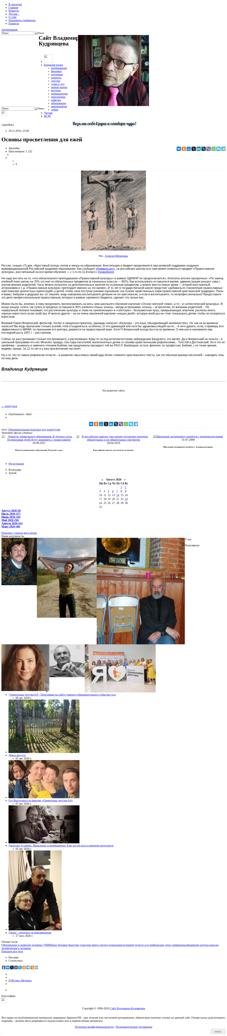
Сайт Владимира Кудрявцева (127, 1008)
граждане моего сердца (94, 945)
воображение (59, 68)
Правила (14, 23)
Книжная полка (53, 64)
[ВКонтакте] (179, 149)
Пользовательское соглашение (134, 1026)
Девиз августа (17, 755)
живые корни (59, 87)
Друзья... (14, 13)
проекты (56, 77)
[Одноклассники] (184, 149)
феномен (56, 71)
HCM (47, 116)
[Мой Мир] (189, 149)
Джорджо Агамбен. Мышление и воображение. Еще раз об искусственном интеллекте (61, 845)
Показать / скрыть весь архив (19, 532)
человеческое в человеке (16, 948)
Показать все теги (12, 951)
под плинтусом (51, 429)
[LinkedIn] (198, 149)
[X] (194, 149)
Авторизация (9, 29)
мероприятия (59, 106)
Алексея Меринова (116, 255)
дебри (54, 109)
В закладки (15, 4)
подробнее (106, 271)
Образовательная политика (24, 429)
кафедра (56, 100)
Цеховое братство (68, 945)
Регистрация (16, 463)
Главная (13, 7)
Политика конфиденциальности (94, 1026)
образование (58, 103)
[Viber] (208, 149)
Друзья (48, 112)
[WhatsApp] (213, 149)
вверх (218, 1031)
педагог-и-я (142, 945)
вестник (56, 90)
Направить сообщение (22, 20)
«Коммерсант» (105, 268)
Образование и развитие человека (22, 945)
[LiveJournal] (203, 149)
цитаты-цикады (209, 945)
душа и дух (58, 84)
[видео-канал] (4, 114)
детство (55, 80)
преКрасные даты (160, 945)
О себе (12, 17)
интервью (57, 74)
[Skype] (218, 149)
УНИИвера (50, 945)
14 (117, 495)
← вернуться (9, 406)
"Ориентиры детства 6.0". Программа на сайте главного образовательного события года (62, 694)
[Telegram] (223, 149)
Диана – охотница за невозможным (30, 932)
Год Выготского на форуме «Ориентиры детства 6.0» (41, 800)
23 (126, 499)
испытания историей (121, 945)
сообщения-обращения (185, 945)
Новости (14, 10)
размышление (59, 93)
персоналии (58, 96)
